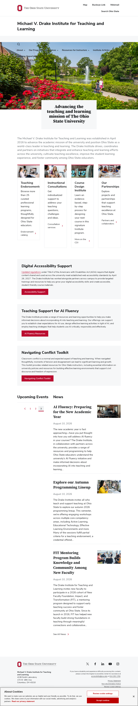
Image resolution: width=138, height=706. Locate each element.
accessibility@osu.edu (99, 676)
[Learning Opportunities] (41, 57)
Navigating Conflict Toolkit (38, 378)
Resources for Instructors (74, 50)
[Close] (134, 696)
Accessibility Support (35, 291)
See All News (59, 634)
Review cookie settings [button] (112, 687)
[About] (24, 51)
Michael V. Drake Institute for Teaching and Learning (60, 26)
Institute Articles (101, 50)
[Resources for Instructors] (88, 51)
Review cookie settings (103, 694)
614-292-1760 (115, 676)
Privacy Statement (114, 681)
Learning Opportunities (28, 56)
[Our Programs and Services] (57, 51)
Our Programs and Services (42, 50)
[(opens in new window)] (36, 664)
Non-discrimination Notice (111, 684)
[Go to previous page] (25, 408)
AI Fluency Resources (35, 333)
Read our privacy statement (23, 701)
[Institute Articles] (111, 51)
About (20, 50)
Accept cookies (102, 700)
